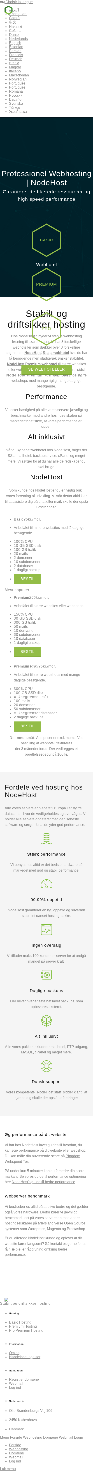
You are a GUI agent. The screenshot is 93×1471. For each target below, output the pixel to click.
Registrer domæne (24, 1379)
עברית (14, 63)
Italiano (15, 71)
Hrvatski (15, 27)
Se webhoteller (46, 369)
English (15, 43)
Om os (14, 1353)
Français (16, 55)
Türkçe (14, 107)
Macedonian (19, 75)
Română (16, 91)
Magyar (15, 67)
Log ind (15, 1387)
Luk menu (8, 1469)
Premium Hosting (23, 1326)
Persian (15, 51)
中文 (12, 22)
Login (78, 1437)
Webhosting (32, 1437)
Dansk (14, 35)
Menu (4, 1437)
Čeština (15, 31)
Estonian (16, 47)
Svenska (16, 103)
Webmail (16, 1383)
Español (15, 99)
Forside (16, 1437)
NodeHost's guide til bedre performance (43, 1182)
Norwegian (18, 79)
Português (17, 83)
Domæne (50, 1437)
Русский (16, 95)
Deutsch (15, 59)
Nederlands (18, 39)
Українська (18, 111)
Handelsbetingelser (24, 1357)
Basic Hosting (20, 1322)
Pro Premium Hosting (26, 1330)
